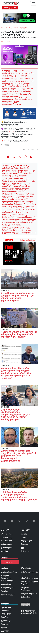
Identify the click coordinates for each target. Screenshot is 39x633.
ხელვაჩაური (26, 541)
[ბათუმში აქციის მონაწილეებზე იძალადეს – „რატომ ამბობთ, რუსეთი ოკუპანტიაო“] (19, 317)
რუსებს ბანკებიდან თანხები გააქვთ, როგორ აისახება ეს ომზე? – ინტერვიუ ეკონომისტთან (17, 297)
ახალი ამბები (7, 534)
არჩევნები (6, 584)
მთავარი (5, 28)
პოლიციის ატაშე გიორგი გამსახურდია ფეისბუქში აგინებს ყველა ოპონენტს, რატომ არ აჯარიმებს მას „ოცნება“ (16, 373)
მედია (4, 627)
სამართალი (6, 541)
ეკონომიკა (6, 620)
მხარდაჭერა (10, 8)
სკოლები (5, 624)
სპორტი (5, 617)
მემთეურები (26, 597)
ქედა (23, 547)
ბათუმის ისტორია (29, 593)
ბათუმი (24, 534)
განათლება (6, 544)
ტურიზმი (5, 631)
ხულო (23, 537)
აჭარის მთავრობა (9, 572)
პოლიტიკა (6, 613)
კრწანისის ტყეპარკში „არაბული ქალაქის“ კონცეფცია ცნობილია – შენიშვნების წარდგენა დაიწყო (19, 496)
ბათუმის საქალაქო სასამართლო (7, 578)
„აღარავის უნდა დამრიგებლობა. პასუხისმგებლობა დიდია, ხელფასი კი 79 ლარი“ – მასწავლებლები (16, 414)
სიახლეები (22, 28)
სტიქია (4, 591)
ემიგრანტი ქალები (29, 578)
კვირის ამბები (7, 537)
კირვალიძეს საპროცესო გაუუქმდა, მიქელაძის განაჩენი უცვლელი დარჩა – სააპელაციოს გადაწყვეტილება (19, 455)
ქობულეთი (25, 551)
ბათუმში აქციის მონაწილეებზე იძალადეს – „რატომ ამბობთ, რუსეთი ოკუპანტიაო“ (19, 334)
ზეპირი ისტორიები (29, 572)
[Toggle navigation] (33, 3)
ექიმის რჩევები (8, 594)
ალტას (12, 131)
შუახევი (24, 544)
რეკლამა (13, 28)
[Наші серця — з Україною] (11, 3)
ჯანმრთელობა (7, 547)
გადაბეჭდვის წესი (30, 149)
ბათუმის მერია (8, 587)
